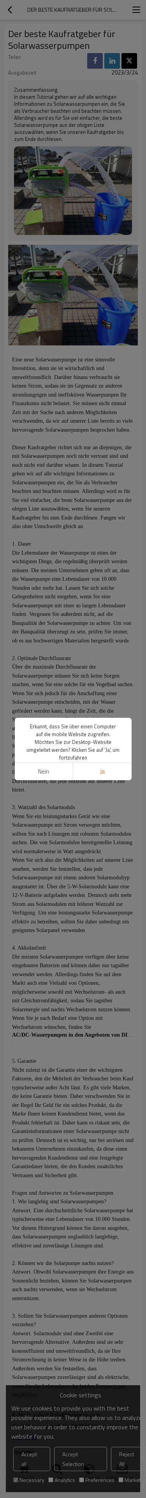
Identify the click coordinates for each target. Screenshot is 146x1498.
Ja (102, 771)
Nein (43, 771)
